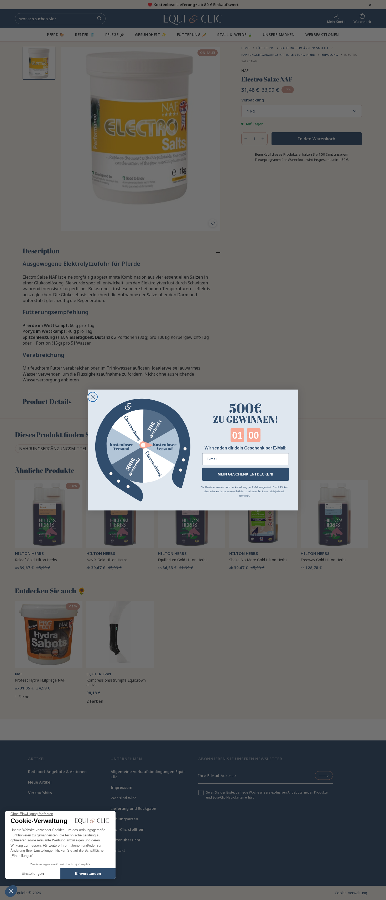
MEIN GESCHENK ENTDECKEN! (245, 474)
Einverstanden (88, 873)
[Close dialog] (92, 397)
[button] (11, 891)
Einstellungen (33, 873)
